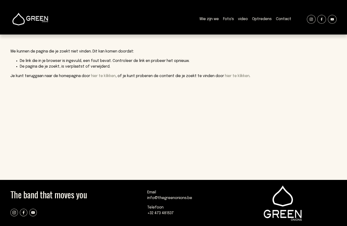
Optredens (262, 19)
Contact (283, 19)
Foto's (228, 19)
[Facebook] (321, 19)
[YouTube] (332, 19)
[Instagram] (311, 19)
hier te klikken (103, 76)
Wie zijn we (209, 19)
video (243, 19)
